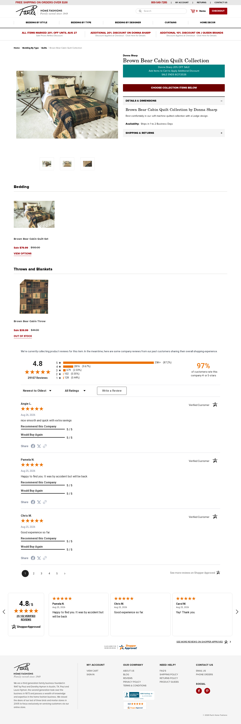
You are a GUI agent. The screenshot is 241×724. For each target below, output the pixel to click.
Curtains (170, 22)
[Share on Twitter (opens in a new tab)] (39, 446)
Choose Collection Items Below (174, 87)
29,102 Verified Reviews (28, 618)
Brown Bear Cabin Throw (30, 321)
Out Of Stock (23, 336)
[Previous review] (4, 612)
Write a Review (112, 390)
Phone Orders (204, 674)
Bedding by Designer (128, 22)
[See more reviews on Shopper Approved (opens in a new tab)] (45, 446)
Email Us (201, 671)
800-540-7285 (159, 2)
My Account (182, 2)
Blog (126, 674)
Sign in (90, 674)
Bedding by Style (36, 22)
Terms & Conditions (134, 686)
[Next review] (237, 612)
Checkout (218, 11)
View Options (22, 253)
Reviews (127, 678)
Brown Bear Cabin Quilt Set (31, 239)
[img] (26, 610)
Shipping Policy (169, 674)
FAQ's (163, 671)
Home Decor (207, 22)
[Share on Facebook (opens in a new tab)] (33, 446)
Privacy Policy (132, 682)
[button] (174, 101)
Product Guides (169, 682)
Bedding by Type (81, 22)
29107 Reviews (41, 378)
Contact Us (221, 2)
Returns (201, 2)
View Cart (92, 671)
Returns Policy (169, 678)
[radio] (120, 363)
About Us (128, 671)
